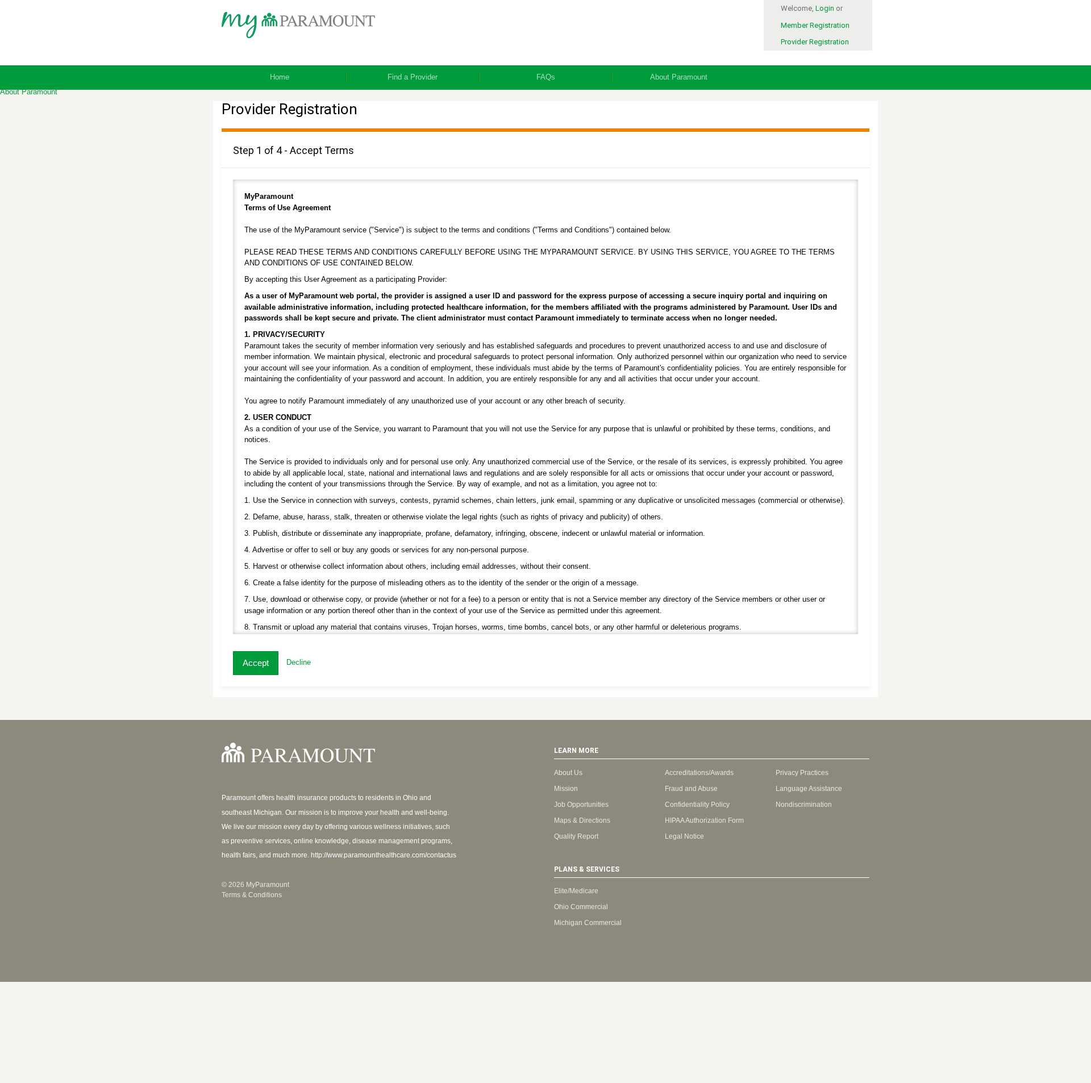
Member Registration (815, 25)
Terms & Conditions (252, 895)
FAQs (545, 77)
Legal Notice (684, 836)
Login (824, 8)
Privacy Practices (802, 773)
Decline (298, 663)
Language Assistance (809, 789)
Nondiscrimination (804, 805)
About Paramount (678, 77)
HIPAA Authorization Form (704, 820)
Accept (256, 663)
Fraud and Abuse (691, 789)
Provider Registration (815, 42)
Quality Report (576, 836)
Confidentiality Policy (697, 805)
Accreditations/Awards (699, 773)
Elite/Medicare (576, 891)
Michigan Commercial (588, 923)
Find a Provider (413, 77)
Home (279, 77)
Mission (566, 789)
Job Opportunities (581, 805)
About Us (568, 773)
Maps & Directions (582, 820)
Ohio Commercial (581, 907)
